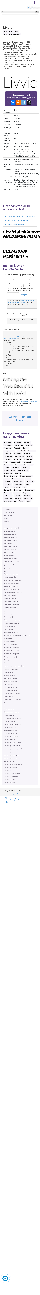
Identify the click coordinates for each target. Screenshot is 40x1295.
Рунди (27, 484)
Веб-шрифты (8, 543)
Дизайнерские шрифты (11, 568)
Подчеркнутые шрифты (11, 650)
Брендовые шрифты (10, 540)
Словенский (18, 490)
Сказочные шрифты (10, 681)
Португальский (18, 482)
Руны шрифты (8, 672)
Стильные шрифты (10, 703)
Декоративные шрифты (11, 562)
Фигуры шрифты (9, 721)
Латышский (15, 467)
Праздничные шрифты (11, 657)
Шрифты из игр (9, 761)
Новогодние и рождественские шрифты (17, 635)
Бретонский (8, 445)
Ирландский (27, 462)
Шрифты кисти (8, 770)
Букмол (6, 479)
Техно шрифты (9, 709)
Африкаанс (7, 442)
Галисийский (19, 456)
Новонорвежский (17, 479)
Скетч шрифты (8, 684)
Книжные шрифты (10, 598)
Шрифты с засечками (11, 776)
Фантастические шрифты (12, 718)
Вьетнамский (8, 498)
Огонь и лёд (8, 638)
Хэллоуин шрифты (10, 727)
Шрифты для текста (10, 758)
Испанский (7, 493)
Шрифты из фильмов (11, 767)
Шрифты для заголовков (12, 746)
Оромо (28, 479)
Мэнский (18, 473)
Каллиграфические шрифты (13, 592)
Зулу (28, 501)
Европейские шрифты (11, 574)
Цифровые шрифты (10, 730)
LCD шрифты (8, 516)
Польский (7, 482)
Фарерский (17, 453)
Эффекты (8, 798)
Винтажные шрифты (10, 546)
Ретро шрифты (9, 663)
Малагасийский (23, 470)
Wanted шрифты (9, 519)
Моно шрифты (8, 629)
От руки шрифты (9, 641)
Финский (27, 453)
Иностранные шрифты (11, 583)
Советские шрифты (10, 687)
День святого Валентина (12, 565)
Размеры (31, 216)
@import (24, 295)
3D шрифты (7, 509)
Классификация (10, 794)
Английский (21, 451)
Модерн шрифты (9, 626)
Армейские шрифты (10, 537)
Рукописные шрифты (11, 669)
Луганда (29, 456)
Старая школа (8, 696)
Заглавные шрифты (10, 577)
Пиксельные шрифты (11, 644)
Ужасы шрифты (9, 715)
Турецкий (17, 496)
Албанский (17, 442)
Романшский (18, 484)
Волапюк (18, 498)
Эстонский (7, 453)
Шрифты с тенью (9, 782)
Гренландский (20, 465)
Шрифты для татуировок (12, 755)
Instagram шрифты (10, 512)
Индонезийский (15, 462)
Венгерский (17, 459)
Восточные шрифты (10, 549)
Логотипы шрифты (10, 614)
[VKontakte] (13, 102)
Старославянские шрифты (12, 700)
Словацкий (7, 490)
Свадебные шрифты (10, 678)
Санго (6, 487)
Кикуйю (30, 465)
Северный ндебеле (10, 476)
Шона (24, 487)
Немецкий (7, 459)
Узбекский (26, 496)
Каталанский (18, 445)
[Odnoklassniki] (18, 102)
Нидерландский (9, 451)
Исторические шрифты (11, 589)
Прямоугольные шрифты (12, 660)
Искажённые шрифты (11, 586)
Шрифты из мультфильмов (13, 764)
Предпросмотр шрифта (14, 216)
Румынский (7, 484)
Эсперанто (31, 451)
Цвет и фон (10, 220)
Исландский (28, 459)
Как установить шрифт (12, 795)
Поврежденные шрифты (12, 647)
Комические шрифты (11, 601)
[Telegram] (23, 102)
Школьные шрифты (10, 733)
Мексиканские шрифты (11, 623)
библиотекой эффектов (29, 401)
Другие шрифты (9, 571)
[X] (29, 102)
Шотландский (15, 487)
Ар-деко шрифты (9, 531)
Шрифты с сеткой (9, 779)
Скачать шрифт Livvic (20, 418)
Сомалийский (29, 490)
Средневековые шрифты (12, 693)
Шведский (25, 493)
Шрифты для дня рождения (13, 743)
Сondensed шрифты (10, 675)
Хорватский (7, 448)
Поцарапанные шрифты (12, 654)
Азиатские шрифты (10, 525)
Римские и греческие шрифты (14, 666)
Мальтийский (8, 473)
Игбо (5, 462)
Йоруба (21, 501)
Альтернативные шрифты (12, 528)
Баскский (27, 442)
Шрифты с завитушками (12, 773)
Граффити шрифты (10, 558)
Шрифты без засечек (11, 736)
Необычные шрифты (11, 632)
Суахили (17, 493)
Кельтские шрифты (10, 595)
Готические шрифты (10, 552)
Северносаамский (26, 476)
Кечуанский (29, 482)
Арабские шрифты (10, 534)
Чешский (17, 448)
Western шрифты (9, 522)
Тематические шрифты (11, 706)
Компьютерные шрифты (12, 604)
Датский (25, 448)
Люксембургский (9, 470)
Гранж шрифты (9, 555)
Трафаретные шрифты (11, 712)
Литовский (25, 467)
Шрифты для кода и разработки (14, 749)
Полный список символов (16, 224)
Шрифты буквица (9, 739)
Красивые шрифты (10, 611)
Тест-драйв (23, 220)
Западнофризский (10, 501)
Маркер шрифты (9, 617)
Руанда (6, 467)
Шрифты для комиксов (11, 752)
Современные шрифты (11, 690)
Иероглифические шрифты (13, 580)
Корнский (29, 445)
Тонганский (7, 496)
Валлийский (28, 498)
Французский (8, 456)
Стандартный (13, 295)
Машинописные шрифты (12, 620)
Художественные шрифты (12, 724)
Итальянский (8, 465)
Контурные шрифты (10, 608)
